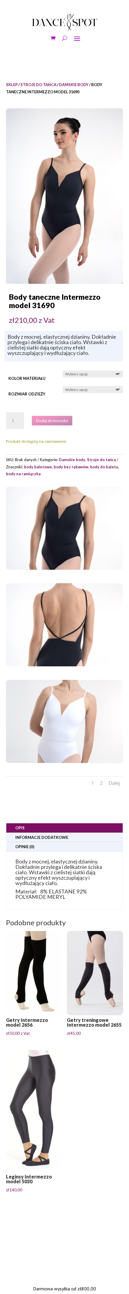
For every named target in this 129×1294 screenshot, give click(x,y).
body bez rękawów (71, 466)
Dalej (114, 783)
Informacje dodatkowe (41, 837)
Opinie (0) (24, 846)
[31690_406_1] (64, 568)
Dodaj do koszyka (52, 420)
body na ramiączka (23, 473)
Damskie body (73, 84)
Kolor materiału (27, 378)
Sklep (12, 84)
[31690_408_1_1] (64, 761)
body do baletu (104, 466)
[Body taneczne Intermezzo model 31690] (64, 196)
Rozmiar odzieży (26, 394)
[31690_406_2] (64, 665)
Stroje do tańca (38, 84)
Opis (20, 827)
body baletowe (38, 466)
